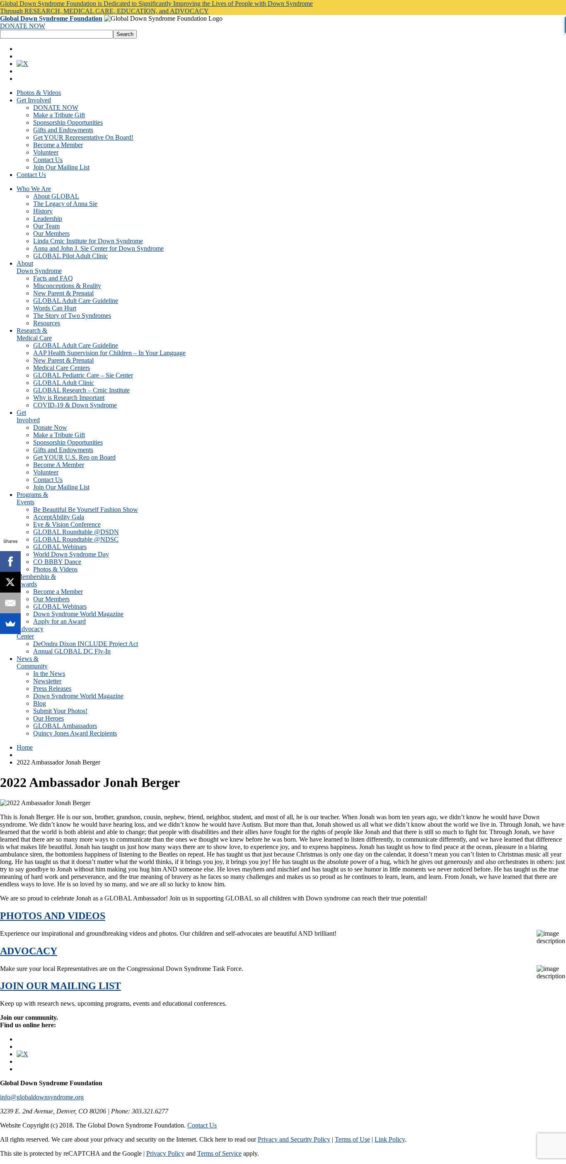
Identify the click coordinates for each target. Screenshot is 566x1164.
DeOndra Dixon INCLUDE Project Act (85, 643)
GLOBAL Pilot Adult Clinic (70, 255)
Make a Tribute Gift (59, 115)
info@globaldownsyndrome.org (42, 1097)
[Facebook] (10, 561)
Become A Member (58, 464)
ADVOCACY (28, 951)
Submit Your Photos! (60, 710)
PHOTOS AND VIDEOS (52, 915)
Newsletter (47, 681)
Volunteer (45, 152)
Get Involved (34, 100)
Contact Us (48, 159)
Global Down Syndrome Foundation (51, 18)
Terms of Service (219, 1153)
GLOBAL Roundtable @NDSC (76, 539)
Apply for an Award (59, 621)
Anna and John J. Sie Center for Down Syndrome (98, 248)
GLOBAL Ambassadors (65, 725)
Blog (39, 703)
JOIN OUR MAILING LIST (60, 985)
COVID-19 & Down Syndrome (75, 405)
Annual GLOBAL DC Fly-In (72, 651)
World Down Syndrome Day (71, 554)
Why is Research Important (68, 397)
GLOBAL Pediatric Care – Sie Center (83, 375)
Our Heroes (48, 718)
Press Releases (52, 688)
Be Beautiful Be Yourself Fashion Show (85, 509)
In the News (49, 673)
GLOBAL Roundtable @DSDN (76, 531)
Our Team (46, 226)
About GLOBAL (56, 196)
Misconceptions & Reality (67, 285)
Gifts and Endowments (63, 129)
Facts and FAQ (53, 278)
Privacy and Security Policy (294, 1139)
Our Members (51, 233)
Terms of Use (352, 1139)
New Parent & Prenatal (63, 293)
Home (25, 747)
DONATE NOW (22, 25)
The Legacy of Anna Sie (65, 203)
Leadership (47, 218)
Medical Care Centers (61, 367)
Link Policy (390, 1139)
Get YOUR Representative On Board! (83, 137)
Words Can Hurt (54, 308)
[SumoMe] (10, 623)
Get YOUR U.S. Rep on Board (74, 457)
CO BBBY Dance (57, 561)
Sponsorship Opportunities (68, 122)
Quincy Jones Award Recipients (75, 733)
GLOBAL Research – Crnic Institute (81, 390)
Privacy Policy (165, 1153)
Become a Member (58, 144)
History (43, 211)
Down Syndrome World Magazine (78, 613)
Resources (46, 323)
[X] (10, 582)
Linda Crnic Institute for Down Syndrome (88, 240)
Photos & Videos (39, 92)
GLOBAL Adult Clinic (63, 382)
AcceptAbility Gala (58, 516)
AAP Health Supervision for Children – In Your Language (109, 352)
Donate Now (50, 427)
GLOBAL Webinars (60, 546)
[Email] (10, 603)
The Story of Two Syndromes (72, 315)
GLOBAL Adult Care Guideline (75, 300)
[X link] (22, 63)
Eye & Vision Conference (67, 524)
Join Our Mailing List (61, 167)
